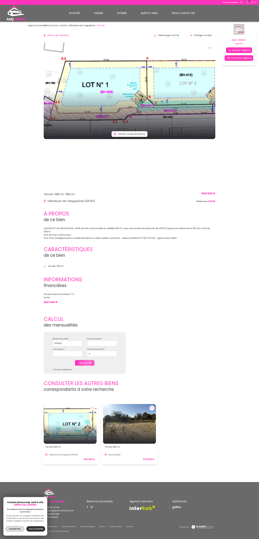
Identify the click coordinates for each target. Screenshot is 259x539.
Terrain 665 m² (53, 446)
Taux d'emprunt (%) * (96, 349)
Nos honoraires (50, 526)
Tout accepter (36, 529)
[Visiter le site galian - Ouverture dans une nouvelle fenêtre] (176, 507)
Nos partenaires (69, 526)
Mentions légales (87, 526)
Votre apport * (58, 349)
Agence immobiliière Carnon (43, 25)
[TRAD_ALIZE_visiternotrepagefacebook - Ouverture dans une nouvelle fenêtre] (87, 507)
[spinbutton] (102, 354)
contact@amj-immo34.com (59, 510)
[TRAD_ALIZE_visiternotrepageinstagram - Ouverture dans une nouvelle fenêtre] (92, 507)
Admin (102, 526)
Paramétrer (15, 529)
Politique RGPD (115, 526)
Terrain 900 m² (112, 446)
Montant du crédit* (60, 339)
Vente (63, 25)
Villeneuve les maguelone (81, 25)
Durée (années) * (94, 339)
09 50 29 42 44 (51, 507)
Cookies (129, 526)
